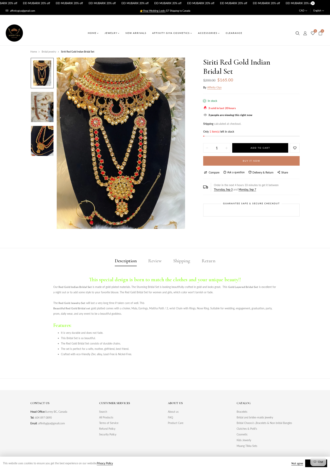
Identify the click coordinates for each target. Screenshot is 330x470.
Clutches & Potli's (247, 428)
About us (173, 411)
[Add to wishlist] (295, 148)
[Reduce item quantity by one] (207, 147)
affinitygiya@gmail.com (22, 10)
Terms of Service (108, 423)
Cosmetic (242, 434)
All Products (106, 417)
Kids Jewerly (244, 440)
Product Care (175, 423)
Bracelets (242, 411)
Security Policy (107, 434)
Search (103, 411)
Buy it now (251, 160)
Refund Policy (107, 428)
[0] (313, 33)
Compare (214, 172)
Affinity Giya (214, 87)
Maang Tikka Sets (247, 445)
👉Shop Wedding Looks (153, 10)
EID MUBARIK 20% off (36, 3)
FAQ (170, 417)
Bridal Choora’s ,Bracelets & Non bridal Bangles (264, 423)
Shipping (208, 123)
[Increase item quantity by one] (226, 147)
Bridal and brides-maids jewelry (255, 417)
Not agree (297, 463)
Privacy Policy (105, 463)
